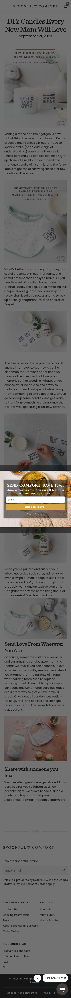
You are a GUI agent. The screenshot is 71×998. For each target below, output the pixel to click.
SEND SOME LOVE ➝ (36, 507)
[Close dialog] (67, 474)
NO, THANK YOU (35, 514)
